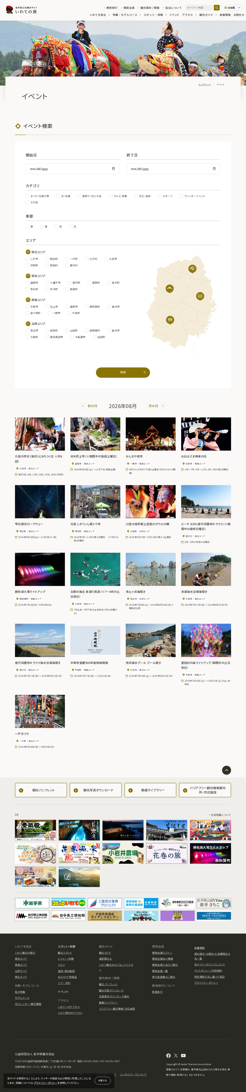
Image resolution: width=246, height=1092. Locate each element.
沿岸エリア (21, 971)
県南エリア (21, 965)
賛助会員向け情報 (162, 958)
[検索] (217, 7)
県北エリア (21, 977)
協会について (173, 8)
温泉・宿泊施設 (66, 971)
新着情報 (225, 15)
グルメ (61, 965)
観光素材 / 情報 (149, 8)
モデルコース (22, 998)
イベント (174, 15)
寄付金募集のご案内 (163, 977)
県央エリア (21, 958)
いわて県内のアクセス (70, 1013)
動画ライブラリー (108, 1002)
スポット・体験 (153, 15)
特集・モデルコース (125, 15)
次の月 (153, 405)
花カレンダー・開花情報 (28, 1004)
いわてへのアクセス (69, 1007)
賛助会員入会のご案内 (165, 965)
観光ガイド (206, 15)
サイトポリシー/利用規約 (208, 970)
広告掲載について (221, 815)
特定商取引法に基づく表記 (209, 976)
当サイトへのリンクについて (209, 964)
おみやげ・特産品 (67, 977)
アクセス (187, 15)
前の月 (92, 405)
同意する (102, 1080)
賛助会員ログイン (162, 952)
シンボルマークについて (133, 1074)
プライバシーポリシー (45, 1083)
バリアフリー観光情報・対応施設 (117, 1008)
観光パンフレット (108, 984)
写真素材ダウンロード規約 (114, 996)
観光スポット (65, 952)
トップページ (205, 84)
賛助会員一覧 (160, 971)
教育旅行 (111, 8)
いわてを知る (98, 15)
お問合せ (239, 15)
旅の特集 (20, 992)
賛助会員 (129, 8)
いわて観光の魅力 (25, 952)
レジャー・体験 (66, 958)
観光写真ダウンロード (111, 990)
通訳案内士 (105, 958)
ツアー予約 (64, 983)
